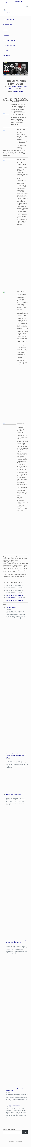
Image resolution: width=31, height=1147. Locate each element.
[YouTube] (17, 3)
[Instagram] (22, 3)
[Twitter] (14, 3)
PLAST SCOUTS (7, 25)
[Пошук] (25, 1132)
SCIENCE (5, 50)
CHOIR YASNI (6, 55)
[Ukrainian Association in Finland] (15, 12)
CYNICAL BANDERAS (10, 40)
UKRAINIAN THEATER (9, 45)
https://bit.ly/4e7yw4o (17, 91)
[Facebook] (11, 3)
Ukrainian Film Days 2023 (13, 1105)
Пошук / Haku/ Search (9, 1129)
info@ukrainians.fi (19, 1)
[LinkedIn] (20, 3)
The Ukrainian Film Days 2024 (13, 794)
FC (4, 40)
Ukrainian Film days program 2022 (14, 597)
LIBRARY (5, 30)
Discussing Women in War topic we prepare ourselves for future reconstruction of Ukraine (16, 755)
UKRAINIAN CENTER (8, 19)
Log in (6, 2)
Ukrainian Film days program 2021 (14, 595)
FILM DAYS (6, 35)
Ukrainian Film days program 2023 (14, 600)
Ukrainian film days (11, 607)
